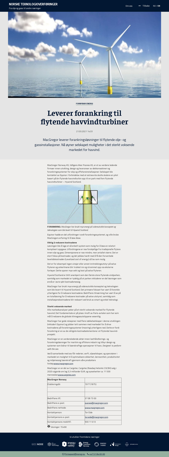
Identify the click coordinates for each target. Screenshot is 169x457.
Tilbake (146, 5)
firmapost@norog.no (75, 454)
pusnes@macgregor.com (96, 403)
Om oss (129, 6)
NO (154, 5)
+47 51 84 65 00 (97, 454)
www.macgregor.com (94, 407)
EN (159, 5)
